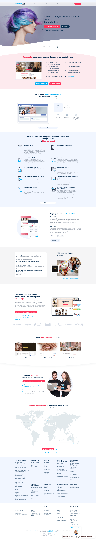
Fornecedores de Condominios (62, 476)
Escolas (45, 465)
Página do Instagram (74, 278)
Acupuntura (72, 470)
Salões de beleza (34, 463)
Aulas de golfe (46, 491)
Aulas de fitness (47, 489)
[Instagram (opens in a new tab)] (80, 524)
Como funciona (46, 510)
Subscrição (17, 489)
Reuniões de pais (47, 468)
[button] (35, 4)
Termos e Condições (73, 508)
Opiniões (58, 508)
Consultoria (33, 490)
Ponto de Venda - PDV (19, 482)
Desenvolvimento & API (35, 513)
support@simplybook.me (33, 530)
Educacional (46, 460)
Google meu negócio (18, 486)
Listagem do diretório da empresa (35, 515)
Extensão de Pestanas (35, 462)
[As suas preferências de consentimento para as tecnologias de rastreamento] (94, 537)
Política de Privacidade (74, 511)
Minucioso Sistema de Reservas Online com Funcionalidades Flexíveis (22, 471)
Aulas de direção (73, 484)
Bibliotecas (46, 466)
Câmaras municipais (60, 466)
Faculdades (46, 463)
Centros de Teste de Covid (74, 474)
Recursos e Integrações (19, 510)
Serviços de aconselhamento (36, 487)
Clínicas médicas (73, 467)
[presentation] (78, 438)
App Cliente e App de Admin (20, 496)
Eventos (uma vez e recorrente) (62, 493)
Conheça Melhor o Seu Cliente (20, 467)
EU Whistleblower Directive (52, 531)
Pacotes (16, 483)
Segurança (72, 519)
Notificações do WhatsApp (19, 493)
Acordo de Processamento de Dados (75, 514)
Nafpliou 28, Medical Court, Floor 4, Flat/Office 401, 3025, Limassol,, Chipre (47, 528)
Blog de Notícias (60, 516)
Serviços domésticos (34, 496)
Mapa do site (46, 514)
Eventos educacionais (48, 472)
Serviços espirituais (34, 493)
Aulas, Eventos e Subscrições (20, 463)
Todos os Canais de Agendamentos (47, 127)
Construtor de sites (18, 475)
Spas (32, 465)
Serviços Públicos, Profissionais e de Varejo (62, 461)
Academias (46, 487)
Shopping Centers (60, 463)
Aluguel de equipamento (61, 490)
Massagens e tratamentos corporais (74, 464)
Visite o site (65, 278)
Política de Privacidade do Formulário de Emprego (74, 517)
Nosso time (59, 511)
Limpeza (32, 498)
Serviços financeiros (60, 469)
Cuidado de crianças (47, 473)
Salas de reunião (60, 494)
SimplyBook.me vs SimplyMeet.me (21, 514)
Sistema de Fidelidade (19, 498)
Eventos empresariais (61, 496)
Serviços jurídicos (60, 472)
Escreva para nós (60, 517)
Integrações (17, 492)
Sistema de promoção (19, 474)
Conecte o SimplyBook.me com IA (21, 499)
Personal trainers (47, 486)
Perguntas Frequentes (48, 511)
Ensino (45, 470)
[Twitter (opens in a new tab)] (73, 524)
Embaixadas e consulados (61, 464)
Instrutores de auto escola (74, 487)
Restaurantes (59, 491)
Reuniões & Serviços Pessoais (35, 485)
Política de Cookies (73, 515)
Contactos (58, 513)
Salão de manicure (34, 468)
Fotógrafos (59, 489)
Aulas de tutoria (47, 469)
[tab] (58, 108)
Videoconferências (18, 490)
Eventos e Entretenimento (62, 484)
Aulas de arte (59, 486)
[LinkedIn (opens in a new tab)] (75, 524)
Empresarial (33, 510)
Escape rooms (59, 487)
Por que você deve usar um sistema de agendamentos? (22, 480)
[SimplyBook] (20, 4)
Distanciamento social (74, 475)
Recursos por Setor (18, 462)
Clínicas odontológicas (74, 465)
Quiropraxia (72, 468)
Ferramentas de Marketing (20, 477)
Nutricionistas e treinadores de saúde (75, 479)
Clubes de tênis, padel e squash (48, 495)
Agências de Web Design (61, 475)
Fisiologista (72, 471)
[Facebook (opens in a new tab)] (71, 524)
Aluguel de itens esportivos (49, 493)
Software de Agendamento (20, 478)
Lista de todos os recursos (19, 508)
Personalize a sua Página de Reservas (22, 468)
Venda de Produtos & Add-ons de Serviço (21, 466)
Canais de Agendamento (19, 511)
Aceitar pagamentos (18, 472)
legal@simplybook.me (52, 530)
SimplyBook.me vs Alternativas (20, 516)
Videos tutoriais (71, 76)
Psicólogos (71, 473)
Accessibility (72, 522)
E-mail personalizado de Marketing (21, 495)
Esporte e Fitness (47, 484)
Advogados (59, 473)
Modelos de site (18, 513)
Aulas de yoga (46, 490)
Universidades (46, 462)
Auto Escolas (72, 486)
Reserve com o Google (19, 488)
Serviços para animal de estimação (35, 492)
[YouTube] (78, 524)
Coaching (32, 488)
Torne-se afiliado (60, 519)
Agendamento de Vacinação (75, 477)
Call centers (59, 467)
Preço (47, 3)
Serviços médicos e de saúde (74, 461)
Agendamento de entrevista (62, 470)
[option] (33, 113)
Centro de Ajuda (47, 508)
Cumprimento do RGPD (74, 510)
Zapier (16, 485)
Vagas (58, 514)
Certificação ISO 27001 (74, 520)
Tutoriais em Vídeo (47, 513)
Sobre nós (58, 510)
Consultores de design (35, 495)
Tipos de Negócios (34, 511)
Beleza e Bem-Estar (35, 460)
